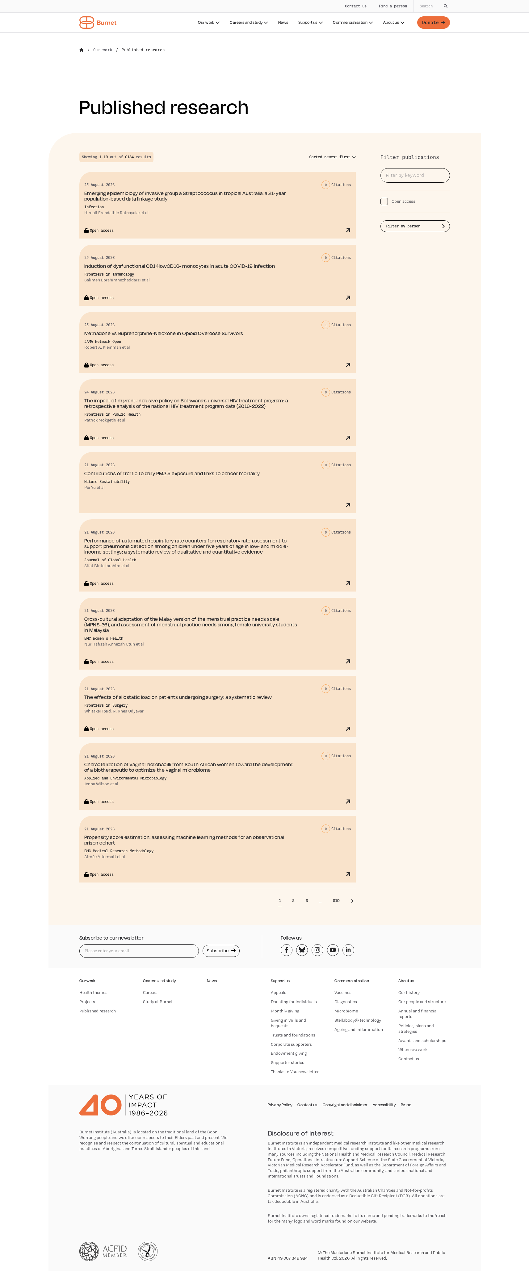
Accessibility (384, 1105)
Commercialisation (350, 22)
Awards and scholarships (422, 1040)
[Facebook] (286, 950)
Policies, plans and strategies (416, 1028)
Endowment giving (289, 1053)
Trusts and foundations (293, 1034)
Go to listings (397, 148)
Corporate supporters (291, 1044)
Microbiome (346, 1010)
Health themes (93, 992)
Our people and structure (422, 1001)
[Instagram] (317, 950)
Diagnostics (345, 1001)
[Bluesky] (302, 950)
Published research (97, 1010)
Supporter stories (287, 1062)
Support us (307, 22)
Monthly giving (285, 1010)
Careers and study (246, 22)
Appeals (278, 992)
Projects (87, 1001)
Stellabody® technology (357, 1020)
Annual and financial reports (418, 1013)
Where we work (412, 1049)
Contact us (356, 6)
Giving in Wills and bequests (288, 1023)
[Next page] (352, 900)
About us (391, 22)
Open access (403, 201)
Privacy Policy (280, 1105)
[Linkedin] (348, 950)
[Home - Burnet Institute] (97, 22)
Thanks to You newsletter (295, 1071)
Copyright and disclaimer (345, 1105)
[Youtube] (333, 950)
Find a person (393, 6)
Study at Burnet (158, 1001)
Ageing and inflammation (358, 1029)
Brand (406, 1105)
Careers (150, 992)
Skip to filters (61, 121)
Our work (206, 22)
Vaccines (342, 992)
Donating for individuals (294, 1001)
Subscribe (218, 950)
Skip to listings (18, 121)
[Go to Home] (81, 50)
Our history (409, 992)
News (283, 22)
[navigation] (264, 16)
